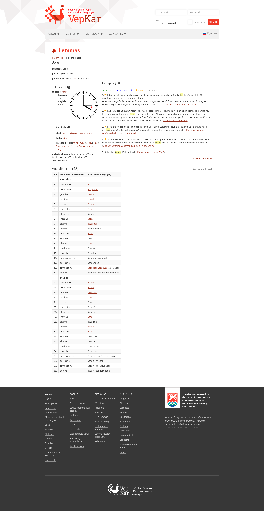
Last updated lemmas (101, 428)
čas (89, 184)
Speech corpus (77, 403)
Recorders (125, 430)
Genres (123, 412)
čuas (66, 138)
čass (74, 78)
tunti (82, 142)
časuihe (92, 326)
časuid (91, 297)
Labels (123, 452)
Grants (48, 447)
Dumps (48, 438)
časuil (91, 331)
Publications (51, 412)
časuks (91, 209)
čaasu (89, 142)
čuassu (89, 133)
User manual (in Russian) (53, 454)
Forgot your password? (166, 23)
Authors (124, 426)
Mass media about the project (54, 419)
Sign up (159, 20)
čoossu (74, 146)
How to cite (50, 460)
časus (91, 218)
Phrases (99, 412)
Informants (125, 421)
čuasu (90, 146)
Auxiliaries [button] (116, 33)
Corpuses (124, 407)
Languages (125, 398)
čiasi (96, 142)
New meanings (102, 421)
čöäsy (59, 149)
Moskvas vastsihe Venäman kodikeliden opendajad (129, 145)
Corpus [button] (71, 33)
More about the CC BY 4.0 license (181, 427)
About (48, 394)
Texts (72, 398)
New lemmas (101, 416)
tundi (76, 142)
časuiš (91, 316)
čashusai (92, 267)
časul (90, 233)
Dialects (124, 403)
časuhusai (103, 267)
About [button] (52, 33)
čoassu (81, 133)
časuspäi (92, 223)
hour (64, 91)
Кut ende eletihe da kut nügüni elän (178, 104)
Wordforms (100, 403)
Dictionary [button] (92, 33)
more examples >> (202, 158)
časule (91, 243)
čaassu (65, 133)
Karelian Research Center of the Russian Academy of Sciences (196, 402)
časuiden (92, 292)
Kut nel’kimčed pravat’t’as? (150, 152)
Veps (47, 424)
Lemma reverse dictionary (102, 435)
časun (95, 189)
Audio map (75, 415)
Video (72, 424)
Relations (99, 407)
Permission (50, 443)
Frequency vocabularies (76, 440)
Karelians (50, 429)
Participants (51, 403)
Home (48, 398)
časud (91, 199)
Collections (75, 419)
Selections (100, 441)
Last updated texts (79, 433)
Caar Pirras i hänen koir (175, 120)
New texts (75, 429)
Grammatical (126, 435)
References (50, 408)
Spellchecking (77, 445)
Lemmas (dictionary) (105, 398)
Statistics (49, 434)
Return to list (58, 57)
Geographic (125, 416)
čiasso (73, 133)
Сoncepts (124, 439)
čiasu (58, 146)
